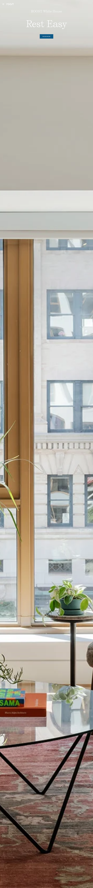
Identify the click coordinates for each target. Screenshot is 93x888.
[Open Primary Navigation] (3, 4)
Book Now (46, 36)
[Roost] (10, 4)
